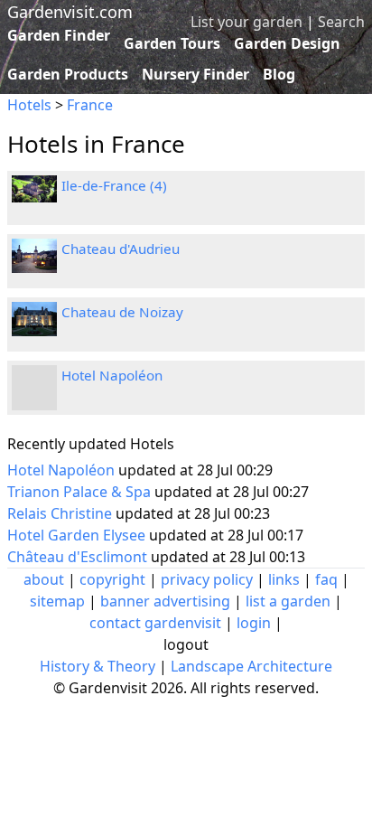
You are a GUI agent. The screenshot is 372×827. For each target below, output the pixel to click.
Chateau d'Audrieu (120, 249)
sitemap (57, 601)
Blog (279, 74)
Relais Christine (61, 513)
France (90, 105)
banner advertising (165, 601)
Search (341, 22)
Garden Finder (58, 35)
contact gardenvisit (155, 623)
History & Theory (97, 666)
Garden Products (67, 74)
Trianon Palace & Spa (80, 492)
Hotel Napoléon (112, 375)
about (43, 579)
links (284, 579)
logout (186, 644)
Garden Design (287, 43)
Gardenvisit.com (70, 12)
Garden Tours (172, 43)
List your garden (246, 22)
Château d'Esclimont (79, 557)
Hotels (29, 105)
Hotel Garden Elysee (78, 535)
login (254, 623)
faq (326, 579)
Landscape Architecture (251, 666)
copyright (112, 579)
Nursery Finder (195, 74)
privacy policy (207, 579)
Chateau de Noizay (122, 312)
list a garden (288, 601)
